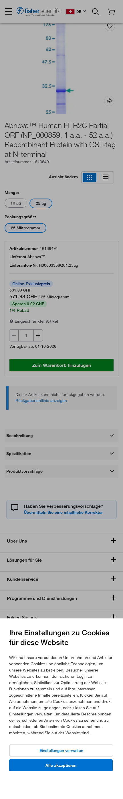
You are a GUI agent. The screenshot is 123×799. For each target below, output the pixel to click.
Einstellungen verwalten (61, 750)
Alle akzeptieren (60, 765)
